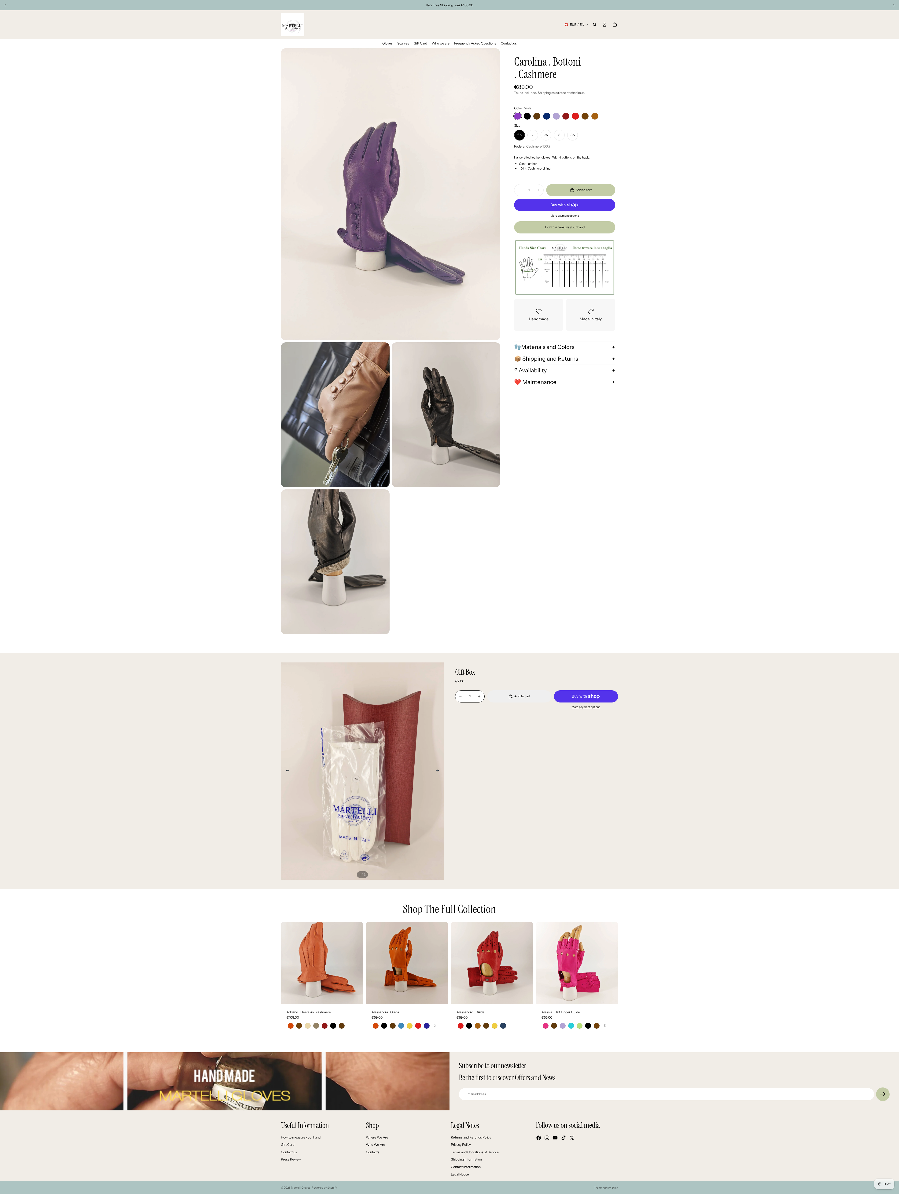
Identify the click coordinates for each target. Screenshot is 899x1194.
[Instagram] (547, 1138)
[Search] (595, 24)
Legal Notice (460, 1174)
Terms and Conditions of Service (475, 1152)
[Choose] (356, 997)
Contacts (372, 1152)
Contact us (289, 1152)
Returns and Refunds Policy (471, 1137)
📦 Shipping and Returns (546, 358)
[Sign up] (883, 1094)
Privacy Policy (461, 1144)
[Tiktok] (563, 1138)
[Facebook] (539, 1138)
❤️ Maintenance (535, 382)
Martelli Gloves (300, 1187)
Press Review (291, 1159)
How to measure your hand (565, 227)
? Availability (530, 370)
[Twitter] (572, 1138)
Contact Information (466, 1167)
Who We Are (375, 1144)
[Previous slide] (5, 5)
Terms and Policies (606, 1188)
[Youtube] (555, 1138)
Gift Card (287, 1144)
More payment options (564, 215)
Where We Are (377, 1137)
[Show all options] (434, 1025)
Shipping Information (466, 1159)
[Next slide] (894, 5)
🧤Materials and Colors (544, 347)
